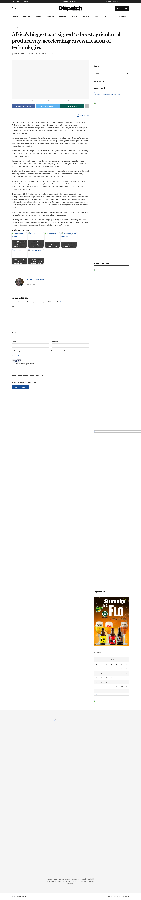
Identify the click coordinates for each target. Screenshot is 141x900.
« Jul (95, 694)
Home (13, 1)
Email (14, 341)
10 (96, 677)
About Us (19, 1)
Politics (38, 16)
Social (74, 16)
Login (109, 1)
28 (116, 686)
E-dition (108, 16)
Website (55, 341)
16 (126, 677)
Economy (62, 16)
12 (106, 677)
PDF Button (84, 116)
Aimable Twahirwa (19, 54)
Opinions (85, 16)
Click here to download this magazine (107, 94)
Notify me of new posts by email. (24, 382)
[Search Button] (128, 1)
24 (96, 686)
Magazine (123, 8)
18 (101, 682)
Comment (16, 306)
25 (101, 686)
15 (121, 677)
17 (96, 682)
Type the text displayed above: (23, 364)
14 (116, 677)
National (50, 16)
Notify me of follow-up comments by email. (28, 375)
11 (101, 677)
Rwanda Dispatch (22, 896)
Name (14, 332)
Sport (97, 16)
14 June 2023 (33, 54)
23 (127, 682)
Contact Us (26, 1)
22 (122, 682)
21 (116, 682)
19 (106, 682)
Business (26, 16)
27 (111, 686)
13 (111, 677)
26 (106, 686)
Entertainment (122, 16)
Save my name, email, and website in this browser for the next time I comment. (43, 351)
